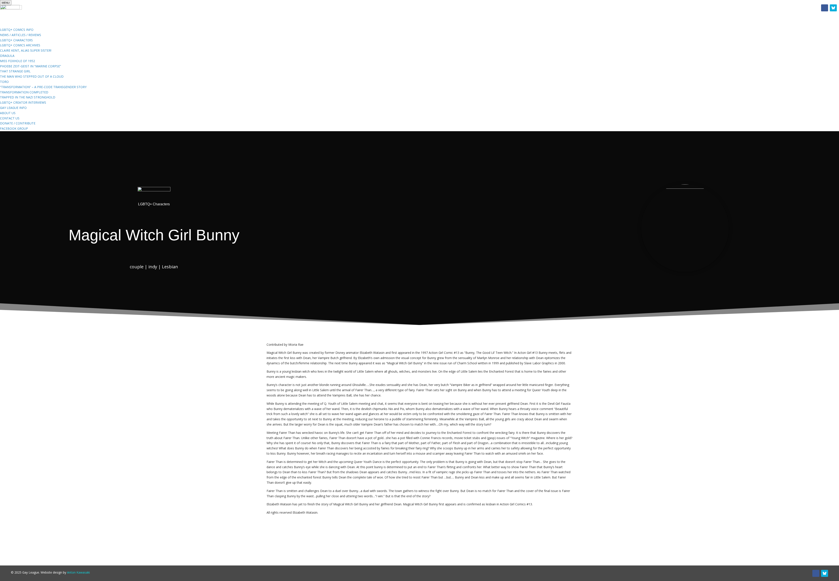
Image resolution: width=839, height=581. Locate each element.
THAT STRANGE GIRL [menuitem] (15, 71)
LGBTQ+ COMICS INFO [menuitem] (16, 30)
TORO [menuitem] (4, 82)
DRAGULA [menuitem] (7, 56)
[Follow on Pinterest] (833, 7)
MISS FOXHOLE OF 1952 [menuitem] (17, 61)
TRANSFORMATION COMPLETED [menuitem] (24, 92)
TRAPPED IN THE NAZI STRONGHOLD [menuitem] (27, 97)
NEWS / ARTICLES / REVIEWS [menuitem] (20, 35)
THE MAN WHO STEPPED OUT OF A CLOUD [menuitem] (32, 76)
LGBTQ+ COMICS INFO (378, 8)
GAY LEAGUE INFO (422, 8)
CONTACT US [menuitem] (9, 118)
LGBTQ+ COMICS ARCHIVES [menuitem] (20, 45)
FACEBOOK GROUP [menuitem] (14, 128)
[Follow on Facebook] (824, 7)
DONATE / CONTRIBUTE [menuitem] (17, 123)
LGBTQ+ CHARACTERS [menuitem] (16, 40)
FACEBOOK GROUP (463, 8)
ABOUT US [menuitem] (8, 113)
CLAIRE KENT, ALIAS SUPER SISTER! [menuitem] (25, 50)
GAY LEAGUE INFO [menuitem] (13, 108)
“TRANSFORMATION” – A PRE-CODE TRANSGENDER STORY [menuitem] (43, 87)
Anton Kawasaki (78, 572)
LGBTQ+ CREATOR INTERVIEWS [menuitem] (23, 102)
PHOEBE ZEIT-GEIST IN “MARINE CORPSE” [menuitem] (30, 66)
